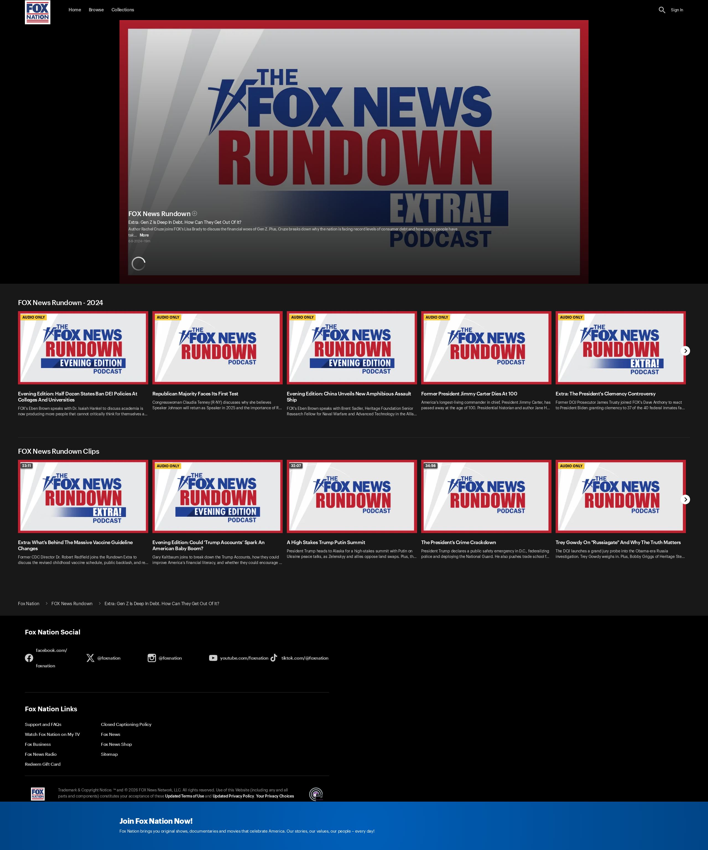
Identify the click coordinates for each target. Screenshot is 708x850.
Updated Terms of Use (184, 796)
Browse (96, 10)
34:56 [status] (430, 465)
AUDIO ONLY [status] (33, 317)
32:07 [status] (296, 465)
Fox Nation (29, 604)
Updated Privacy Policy (233, 796)
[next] (685, 351)
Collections (122, 10)
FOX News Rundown (159, 214)
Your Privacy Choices (275, 796)
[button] (662, 10)
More (144, 235)
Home (75, 10)
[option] (85, 367)
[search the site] (662, 10)
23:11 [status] (26, 465)
